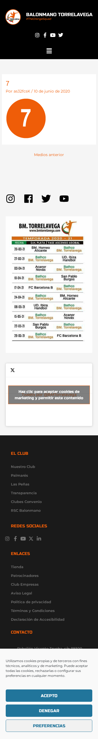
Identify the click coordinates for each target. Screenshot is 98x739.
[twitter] (50, 198)
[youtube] (65, 198)
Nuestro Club (23, 466)
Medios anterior (49, 155)
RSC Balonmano (26, 510)
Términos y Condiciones (33, 610)
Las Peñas (20, 484)
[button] (49, 51)
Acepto (49, 695)
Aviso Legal (21, 593)
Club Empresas (25, 584)
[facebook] (33, 198)
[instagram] (15, 198)
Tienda (17, 567)
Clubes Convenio (26, 501)
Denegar (49, 710)
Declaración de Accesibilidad (38, 619)
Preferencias (49, 725)
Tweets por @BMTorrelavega (49, 394)
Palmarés (19, 475)
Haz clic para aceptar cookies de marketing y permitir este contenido (49, 394)
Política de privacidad (31, 602)
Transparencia (24, 493)
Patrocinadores (25, 575)
